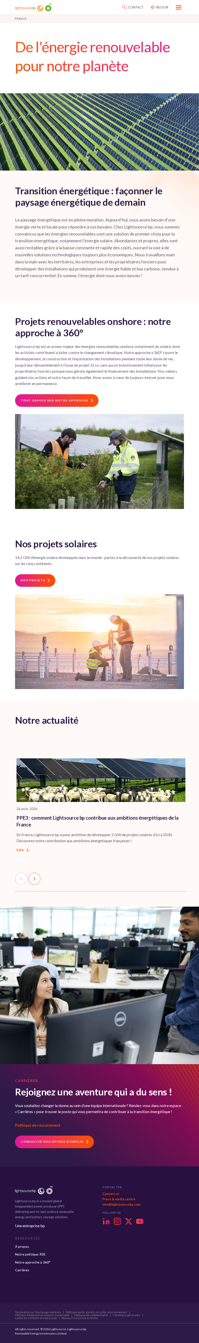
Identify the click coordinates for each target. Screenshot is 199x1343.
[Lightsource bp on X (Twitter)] (129, 1221)
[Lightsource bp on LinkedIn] (106, 1221)
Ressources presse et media (80, 1318)
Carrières (22, 1270)
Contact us (110, 1193)
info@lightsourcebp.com (121, 1204)
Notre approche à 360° (32, 1262)
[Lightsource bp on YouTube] (140, 1221)
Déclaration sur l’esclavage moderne (38, 1312)
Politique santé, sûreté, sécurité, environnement (96, 1312)
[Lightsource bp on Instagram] (117, 1221)
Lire (20, 849)
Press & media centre (118, 1199)
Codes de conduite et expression (36, 1318)
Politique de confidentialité (91, 1315)
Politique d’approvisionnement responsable (42, 1315)
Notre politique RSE (30, 1254)
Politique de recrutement (37, 1125)
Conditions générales (126, 1315)
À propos (22, 1246)
